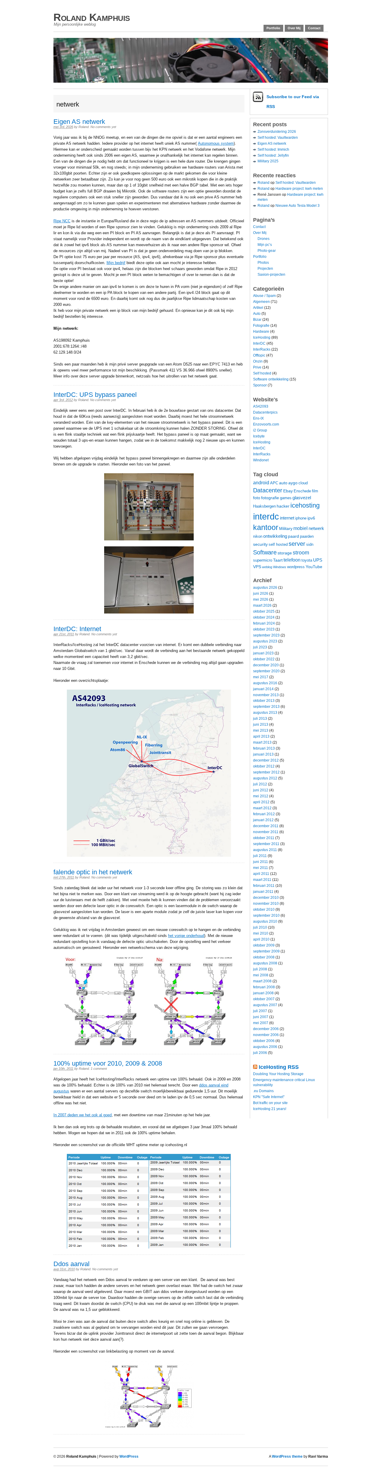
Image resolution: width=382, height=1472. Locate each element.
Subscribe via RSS (293, 101)
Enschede (302, 491)
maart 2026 (262, 605)
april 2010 (261, 939)
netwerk (316, 528)
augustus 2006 (265, 1047)
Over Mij (294, 28)
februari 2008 (264, 987)
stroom (301, 552)
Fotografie (261, 325)
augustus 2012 (265, 778)
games (286, 498)
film (315, 491)
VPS (257, 566)
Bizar (257, 319)
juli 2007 (260, 1011)
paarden (307, 536)
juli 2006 (260, 1053)
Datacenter (267, 490)
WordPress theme (287, 1456)
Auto (257, 314)
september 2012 (266, 772)
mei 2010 (260, 933)
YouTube (314, 566)
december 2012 (266, 760)
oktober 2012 (264, 766)
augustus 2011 (265, 850)
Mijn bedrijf (116, 263)
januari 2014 (263, 689)
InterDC (259, 343)
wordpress (296, 567)
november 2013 (266, 695)
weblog (267, 567)
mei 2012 (260, 796)
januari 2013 (263, 754)
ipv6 (311, 518)
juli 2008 (260, 969)
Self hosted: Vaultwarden (278, 137)
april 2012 (261, 802)
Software (265, 552)
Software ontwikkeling (271, 379)
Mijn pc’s (265, 245)
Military (285, 528)
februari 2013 (264, 748)
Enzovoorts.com (266, 424)
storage (285, 553)
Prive (257, 367)
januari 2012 (263, 820)
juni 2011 (260, 862)
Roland (83, 127)
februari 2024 (264, 623)
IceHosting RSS (279, 1067)
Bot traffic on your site (270, 1103)
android (261, 482)
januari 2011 (263, 892)
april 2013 (261, 736)
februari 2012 (264, 814)
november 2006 (266, 1035)
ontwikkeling (275, 536)
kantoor (265, 527)
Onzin (258, 361)
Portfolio (273, 28)
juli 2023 (260, 647)
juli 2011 (260, 856)
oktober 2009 (264, 945)
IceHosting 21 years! (269, 1109)
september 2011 (266, 844)
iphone (300, 518)
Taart (278, 560)
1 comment (99, 1068)
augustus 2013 (265, 712)
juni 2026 (260, 593)
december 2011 (265, 826)
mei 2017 (260, 677)
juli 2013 (260, 718)
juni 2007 (260, 1017)
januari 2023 (263, 653)
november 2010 (266, 903)
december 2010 (266, 897)
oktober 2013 (264, 701)
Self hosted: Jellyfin (273, 155)
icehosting (305, 505)
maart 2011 (262, 880)
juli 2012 (260, 784)
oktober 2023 (264, 629)
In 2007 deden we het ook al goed (82, 1115)
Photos (263, 263)
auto (283, 482)
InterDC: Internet (77, 629)
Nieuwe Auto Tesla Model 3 (297, 206)
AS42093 (260, 406)
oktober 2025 (264, 611)
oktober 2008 (264, 957)
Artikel (258, 308)
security (260, 544)
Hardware (261, 331)
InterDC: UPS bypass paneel (95, 394)
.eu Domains (263, 1091)
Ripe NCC (61, 221)
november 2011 (265, 832)
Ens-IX (258, 418)
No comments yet (103, 127)
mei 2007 (260, 1023)
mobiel (300, 528)
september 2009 (266, 951)
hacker (283, 506)
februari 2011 (264, 886)
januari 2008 (263, 993)
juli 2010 (260, 927)
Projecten (265, 268)
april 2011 (261, 874)
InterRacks (261, 349)
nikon (257, 536)
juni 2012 (260, 790)
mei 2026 (260, 599)
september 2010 (266, 915)
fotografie (270, 497)
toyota (306, 560)
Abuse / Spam (264, 296)
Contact (314, 28)
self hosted (278, 544)
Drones (263, 239)
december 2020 (266, 665)
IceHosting (261, 337)
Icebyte (259, 436)
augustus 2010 (265, 921)
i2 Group (260, 430)
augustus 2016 (265, 683)
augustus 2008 (265, 963)
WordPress (128, 1456)
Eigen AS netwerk (79, 121)
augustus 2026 (265, 587)
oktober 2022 (264, 659)
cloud (303, 483)
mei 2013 (260, 730)
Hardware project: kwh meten (299, 188)
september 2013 (266, 707)
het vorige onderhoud (186, 935)
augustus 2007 (265, 1005)
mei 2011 (260, 868)
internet (287, 517)
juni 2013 (260, 724)
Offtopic (259, 355)
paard (293, 536)
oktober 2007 (264, 999)
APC (274, 483)
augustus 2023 (265, 641)
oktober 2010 (264, 909)
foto (256, 497)
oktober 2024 (264, 617)
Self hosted (262, 373)
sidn (309, 544)
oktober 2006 (264, 1041)
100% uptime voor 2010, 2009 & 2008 (107, 1063)
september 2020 (266, 671)
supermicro (262, 560)
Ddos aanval (71, 1264)
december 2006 (266, 1029)
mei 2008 (260, 975)
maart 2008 (262, 981)
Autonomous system (216, 143)
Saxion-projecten (271, 274)
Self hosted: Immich (273, 149)
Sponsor (260, 385)
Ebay (288, 490)
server (297, 543)
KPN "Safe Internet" (268, 1097)
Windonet (261, 460)
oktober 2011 (263, 838)
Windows (279, 567)
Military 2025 (268, 161)
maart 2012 (262, 808)
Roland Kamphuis (91, 17)
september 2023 (266, 635)
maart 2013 (262, 742)
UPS (317, 559)
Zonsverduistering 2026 (277, 132)
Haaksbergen (264, 506)
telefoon (292, 559)
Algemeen (261, 302)
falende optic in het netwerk (92, 872)
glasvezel (301, 497)
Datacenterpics (265, 412)
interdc (266, 516)
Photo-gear (267, 251)
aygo (293, 482)
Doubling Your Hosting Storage (278, 1074)
